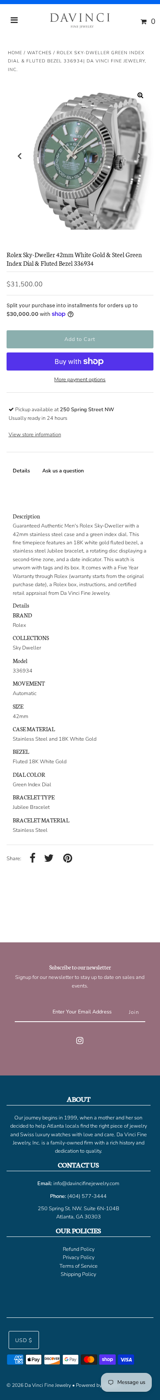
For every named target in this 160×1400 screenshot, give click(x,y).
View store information (35, 434)
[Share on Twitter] (49, 858)
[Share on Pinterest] (67, 858)
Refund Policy (78, 1249)
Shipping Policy (78, 1274)
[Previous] (20, 156)
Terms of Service (78, 1266)
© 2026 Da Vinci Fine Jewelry (39, 1385)
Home (15, 53)
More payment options (79, 379)
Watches (39, 53)
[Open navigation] (14, 21)
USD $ (23, 1340)
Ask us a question (63, 470)
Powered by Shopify (98, 1385)
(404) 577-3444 (87, 1196)
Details (21, 470)
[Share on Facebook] (33, 858)
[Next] (140, 156)
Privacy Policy (78, 1257)
